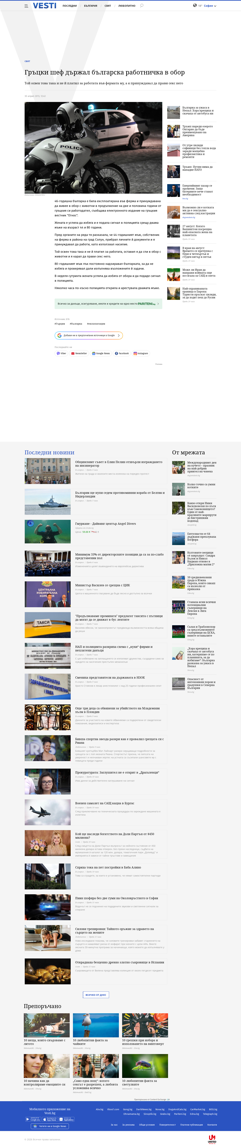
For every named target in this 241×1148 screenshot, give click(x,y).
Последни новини (49, 452)
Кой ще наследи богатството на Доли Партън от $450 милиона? (114, 835)
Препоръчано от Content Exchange (150, 1099)
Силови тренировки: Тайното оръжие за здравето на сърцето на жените (114, 930)
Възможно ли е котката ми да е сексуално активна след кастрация (198, 210)
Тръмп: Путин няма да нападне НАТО (197, 168)
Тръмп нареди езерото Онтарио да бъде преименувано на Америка (197, 131)
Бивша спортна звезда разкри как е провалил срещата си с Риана (119, 741)
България (90, 5)
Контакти (212, 1124)
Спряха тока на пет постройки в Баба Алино (108, 867)
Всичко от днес (96, 994)
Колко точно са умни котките (201, 486)
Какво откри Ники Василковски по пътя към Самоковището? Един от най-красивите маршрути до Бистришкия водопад (201, 512)
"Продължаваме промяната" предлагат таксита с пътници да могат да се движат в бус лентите (119, 617)
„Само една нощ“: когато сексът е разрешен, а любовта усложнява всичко (95, 1084)
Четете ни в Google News (52, 1126)
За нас (114, 1124)
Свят (108, 5)
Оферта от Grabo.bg (84, 528)
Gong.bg (127, 1109)
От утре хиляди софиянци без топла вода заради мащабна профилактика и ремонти (199, 151)
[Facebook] (217, 1129)
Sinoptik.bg (150, 1113)
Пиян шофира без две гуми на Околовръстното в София (116, 898)
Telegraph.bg (210, 1113)
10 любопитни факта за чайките (90, 1042)
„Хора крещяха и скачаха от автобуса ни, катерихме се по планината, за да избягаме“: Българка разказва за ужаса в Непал (201, 657)
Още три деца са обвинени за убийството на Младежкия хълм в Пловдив (117, 710)
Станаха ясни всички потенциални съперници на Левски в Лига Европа (201, 608)
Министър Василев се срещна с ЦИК (102, 585)
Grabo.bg (165, 1113)
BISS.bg (213, 1109)
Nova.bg (159, 1109)
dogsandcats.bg (188, 217)
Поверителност (167, 1124)
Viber (63, 353)
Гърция (60, 323)
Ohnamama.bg (131, 1113)
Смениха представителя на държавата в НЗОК (110, 677)
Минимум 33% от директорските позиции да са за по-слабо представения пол (119, 556)
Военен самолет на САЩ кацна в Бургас (104, 803)
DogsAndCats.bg (177, 1109)
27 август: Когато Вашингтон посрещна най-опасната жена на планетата (197, 230)
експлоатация (96, 323)
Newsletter (81, 353)
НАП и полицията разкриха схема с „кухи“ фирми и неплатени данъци (113, 648)
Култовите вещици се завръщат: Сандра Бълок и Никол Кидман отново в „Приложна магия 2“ (201, 558)
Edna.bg (194, 1113)
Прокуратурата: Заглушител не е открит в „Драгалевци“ (117, 772)
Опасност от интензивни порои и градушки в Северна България (201, 683)
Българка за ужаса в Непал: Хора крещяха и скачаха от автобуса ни (198, 110)
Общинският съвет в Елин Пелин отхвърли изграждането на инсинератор (118, 463)
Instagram (143, 353)
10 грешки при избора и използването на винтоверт (143, 1042)
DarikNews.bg (143, 1109)
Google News (103, 353)
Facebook (124, 353)
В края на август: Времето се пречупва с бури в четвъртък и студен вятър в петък (197, 252)
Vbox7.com (113, 1109)
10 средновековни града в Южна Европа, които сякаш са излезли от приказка (201, 583)
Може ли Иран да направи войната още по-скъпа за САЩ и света (198, 272)
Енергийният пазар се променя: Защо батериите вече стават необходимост (197, 190)
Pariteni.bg (180, 1113)
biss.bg (185, 198)
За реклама (128, 1124)
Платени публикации (191, 1124)
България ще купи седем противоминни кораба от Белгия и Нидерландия (120, 494)
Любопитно (126, 5)
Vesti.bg (44, 6)
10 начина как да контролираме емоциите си (44, 1082)
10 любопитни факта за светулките (139, 1082)
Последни (70, 5)
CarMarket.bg (197, 1109)
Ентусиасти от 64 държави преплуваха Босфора (201, 536)
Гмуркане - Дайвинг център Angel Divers (105, 524)
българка (76, 323)
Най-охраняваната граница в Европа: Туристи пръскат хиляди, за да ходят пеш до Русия (199, 293)
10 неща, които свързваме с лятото (44, 1042)
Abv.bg (99, 1109)
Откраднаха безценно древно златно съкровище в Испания (119, 962)
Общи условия (147, 1124)
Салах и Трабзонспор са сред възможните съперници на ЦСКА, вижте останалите (201, 631)
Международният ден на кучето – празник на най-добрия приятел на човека (201, 467)
